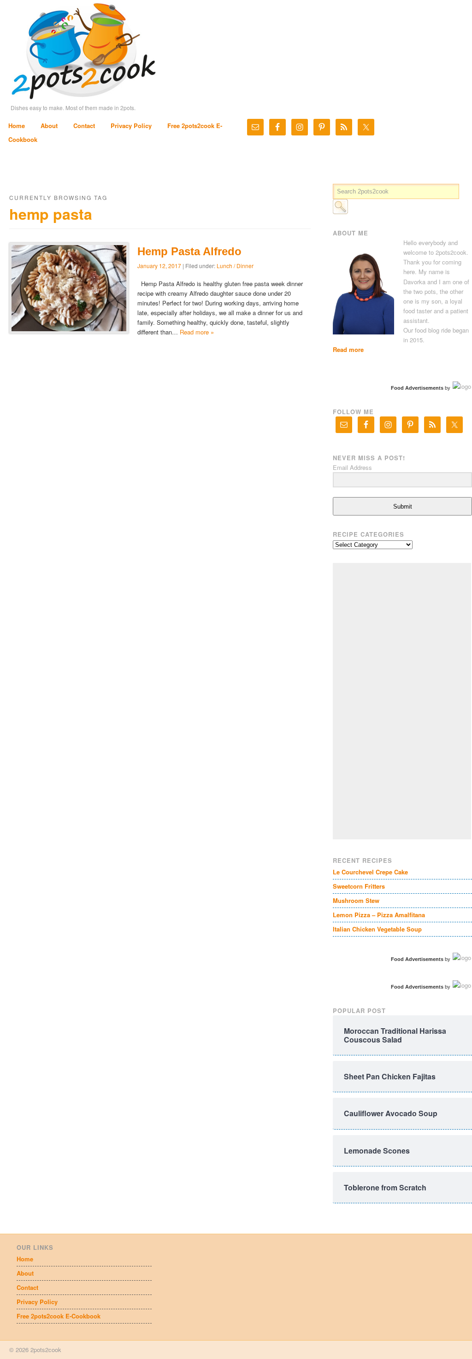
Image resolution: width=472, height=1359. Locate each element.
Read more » (197, 332)
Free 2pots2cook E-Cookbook (58, 1316)
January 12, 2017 (159, 265)
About (49, 125)
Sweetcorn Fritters (359, 886)
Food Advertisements (417, 388)
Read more (348, 349)
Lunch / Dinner (235, 265)
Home (16, 125)
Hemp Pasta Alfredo (189, 251)
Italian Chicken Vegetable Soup (377, 929)
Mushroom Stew (356, 900)
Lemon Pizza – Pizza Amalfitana (379, 914)
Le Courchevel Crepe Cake (370, 871)
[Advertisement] (402, 701)
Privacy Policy (131, 125)
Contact (84, 125)
